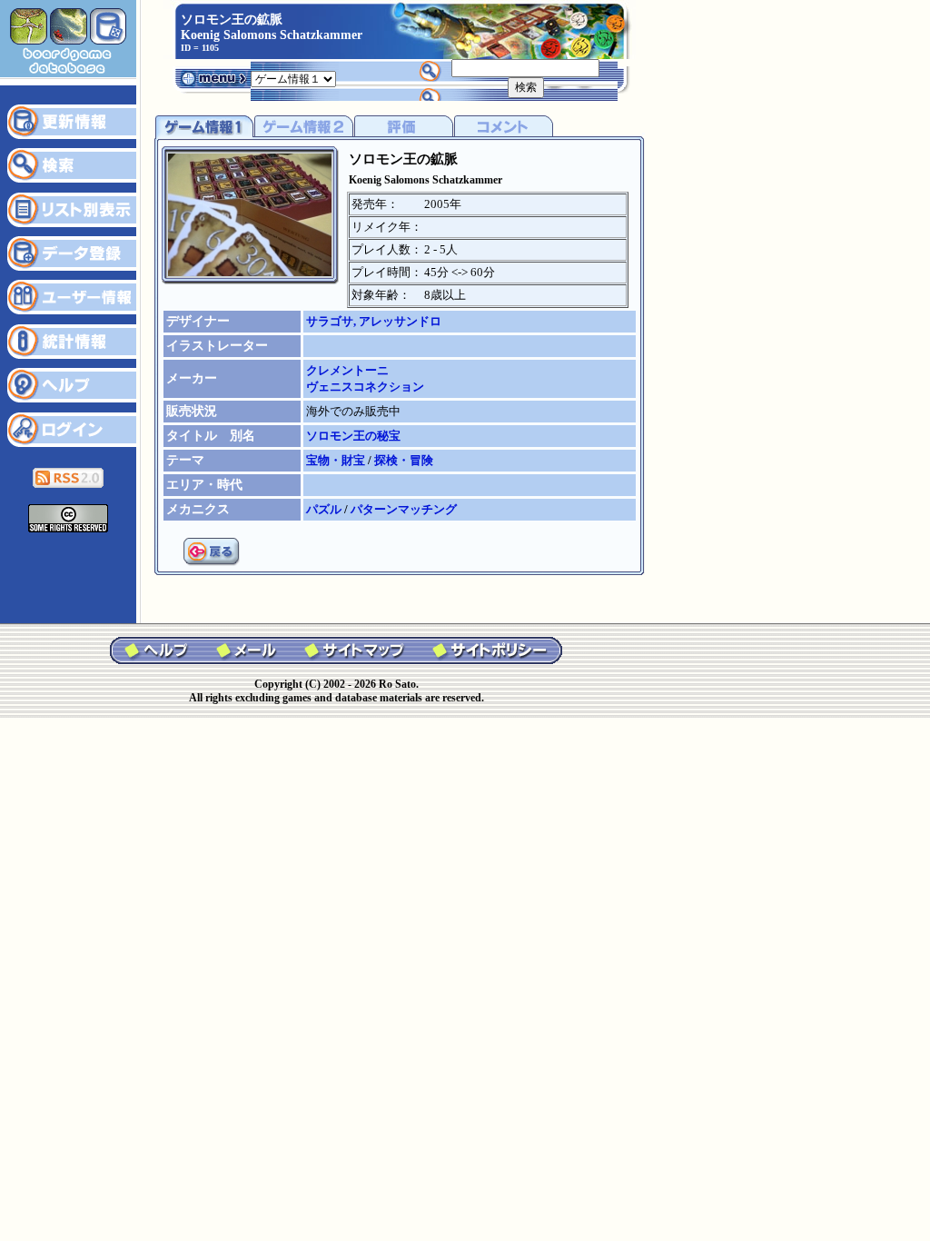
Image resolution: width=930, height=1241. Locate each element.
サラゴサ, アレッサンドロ (373, 321)
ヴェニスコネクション (365, 386)
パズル (325, 509)
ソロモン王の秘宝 (353, 435)
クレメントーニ (347, 370)
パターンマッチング (404, 509)
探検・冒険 (403, 460)
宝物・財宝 (337, 460)
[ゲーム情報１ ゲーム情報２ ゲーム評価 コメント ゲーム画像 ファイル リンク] (293, 77)
